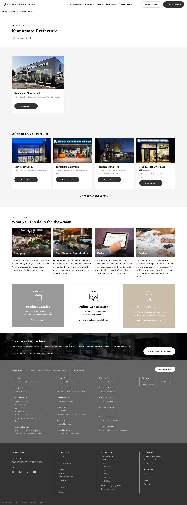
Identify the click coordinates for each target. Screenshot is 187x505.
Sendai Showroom (22, 391)
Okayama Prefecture (107, 378)
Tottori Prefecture (63, 430)
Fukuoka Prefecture (106, 407)
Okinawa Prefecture (106, 427)
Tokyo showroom (22, 401)
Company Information (152, 456)
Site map (147, 477)
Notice (61, 492)
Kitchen (63, 480)
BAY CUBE (107, 467)
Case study (89, 4)
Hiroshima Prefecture (107, 388)
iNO (104, 460)
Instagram (13, 472)
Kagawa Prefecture (106, 397)
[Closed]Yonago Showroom (68, 434)
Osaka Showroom (65, 424)
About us (100, 4)
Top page (4, 11)
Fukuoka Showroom (108, 411)
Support (147, 484)
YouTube (34, 472)
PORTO (106, 470)
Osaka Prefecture (63, 420)
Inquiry (146, 480)
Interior (63, 484)
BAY (104, 463)
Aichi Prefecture (63, 397)
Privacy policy (149, 463)
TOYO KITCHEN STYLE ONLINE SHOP (26, 462)
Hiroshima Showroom (109, 391)
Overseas (145, 378)
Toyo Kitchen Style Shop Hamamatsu (72, 391)
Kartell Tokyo (20, 405)
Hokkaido (17, 378)
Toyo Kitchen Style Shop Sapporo (28, 382)
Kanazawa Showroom (66, 382)
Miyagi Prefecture (21, 388)
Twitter (27, 472)
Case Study (64, 487)
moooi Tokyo (20, 408)
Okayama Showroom (108, 382)
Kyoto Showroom (65, 411)
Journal (61, 473)
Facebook (20, 472)
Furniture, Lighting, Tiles (111, 486)
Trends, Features (66, 477)
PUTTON (106, 477)
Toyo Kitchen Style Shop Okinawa (114, 430)
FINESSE (106, 481)
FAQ (145, 473)
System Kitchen (107, 456)
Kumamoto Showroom (109, 421)
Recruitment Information (153, 460)
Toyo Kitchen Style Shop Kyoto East (72, 414)
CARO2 (106, 474)
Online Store (125, 4)
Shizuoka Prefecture (64, 388)
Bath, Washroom (107, 489)
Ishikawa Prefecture (64, 378)
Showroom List (13, 11)
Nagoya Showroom (65, 401)
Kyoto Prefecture (63, 407)
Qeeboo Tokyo (21, 411)
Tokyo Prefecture (20, 397)
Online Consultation (66, 463)
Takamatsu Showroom (109, 401)
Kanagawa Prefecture (22, 427)
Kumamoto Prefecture (107, 417)
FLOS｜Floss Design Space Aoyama (29, 415)
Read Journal (111, 4)
